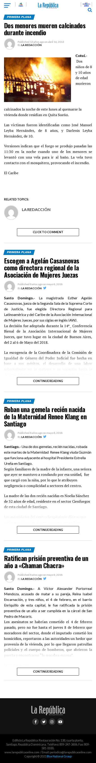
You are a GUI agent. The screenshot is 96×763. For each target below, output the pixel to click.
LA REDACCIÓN (31, 45)
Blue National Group (59, 756)
